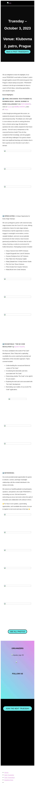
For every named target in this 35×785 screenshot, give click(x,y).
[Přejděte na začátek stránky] (1, 768)
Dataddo (9, 107)
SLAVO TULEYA (19, 346)
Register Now (8, 780)
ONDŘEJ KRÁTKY (19, 107)
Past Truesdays (9, 777)
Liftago (6, 109)
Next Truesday (9, 775)
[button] (32, 3)
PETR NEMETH (26, 104)
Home (6, 772)
